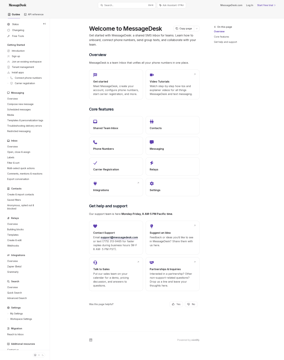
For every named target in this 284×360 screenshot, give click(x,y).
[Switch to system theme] (35, 355)
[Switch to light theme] (39, 355)
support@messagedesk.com (119, 237)
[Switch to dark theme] (42, 355)
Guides (16, 14)
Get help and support (225, 42)
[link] (116, 84)
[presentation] (25, 184)
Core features (221, 36)
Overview (219, 31)
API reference (36, 14)
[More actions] (197, 28)
